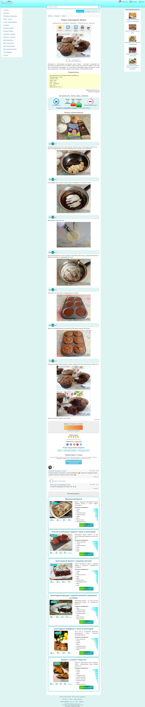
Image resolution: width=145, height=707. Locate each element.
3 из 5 (73, 437)
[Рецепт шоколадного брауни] (74, 45)
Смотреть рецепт (86, 525)
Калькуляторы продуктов (78, 696)
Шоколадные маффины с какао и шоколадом (73, 628)
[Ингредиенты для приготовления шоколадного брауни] (74, 127)
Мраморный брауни (73, 499)
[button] (82, 30)
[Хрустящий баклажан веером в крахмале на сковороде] (132, 61)
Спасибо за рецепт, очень (57, 471)
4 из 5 (76, 437)
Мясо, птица (8, 19)
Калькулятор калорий (65, 696)
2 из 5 (71, 437)
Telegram (81, 701)
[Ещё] (98, 11)
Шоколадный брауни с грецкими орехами (74, 561)
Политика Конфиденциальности (72, 704)
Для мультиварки (9, 46)
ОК (73, 701)
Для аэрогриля (8, 40)
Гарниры (6, 25)
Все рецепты (80, 11)
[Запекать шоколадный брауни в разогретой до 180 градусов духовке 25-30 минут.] (74, 343)
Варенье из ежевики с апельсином (132, 55)
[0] (77, 29)
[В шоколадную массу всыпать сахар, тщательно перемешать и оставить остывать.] (74, 198)
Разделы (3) (92, 23)
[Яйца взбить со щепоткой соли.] (74, 235)
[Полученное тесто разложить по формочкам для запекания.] (74, 307)
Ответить (95, 476)
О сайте (71, 699)
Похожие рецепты (57, 23)
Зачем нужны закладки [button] (73, 430)
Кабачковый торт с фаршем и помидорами (132, 43)
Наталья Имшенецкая (60, 481)
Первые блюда (8, 28)
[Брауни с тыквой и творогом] (61, 672)
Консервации (8, 52)
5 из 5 (78, 437)
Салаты (6, 10)
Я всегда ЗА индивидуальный (60, 485)
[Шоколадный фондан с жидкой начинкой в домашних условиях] (61, 607)
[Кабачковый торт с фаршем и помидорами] (132, 38)
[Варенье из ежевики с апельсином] (132, 50)
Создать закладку (75, 427)
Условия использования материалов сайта (72, 705)
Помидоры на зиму (90, 11)
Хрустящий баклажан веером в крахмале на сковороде (132, 67)
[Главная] (7, 2)
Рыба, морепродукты (10, 22)
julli (53, 467)
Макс (76, 701)
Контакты (65, 699)
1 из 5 (69, 437)
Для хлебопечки (9, 43)
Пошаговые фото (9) (83, 23)
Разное (6, 55)
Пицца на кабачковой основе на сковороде (133, 20)
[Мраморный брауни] (61, 509)
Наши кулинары (78, 699)
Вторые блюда (8, 31)
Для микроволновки (10, 49)
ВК (71, 701)
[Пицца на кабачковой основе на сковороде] (132, 15)
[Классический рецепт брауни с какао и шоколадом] (61, 542)
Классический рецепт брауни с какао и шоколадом (74, 531)
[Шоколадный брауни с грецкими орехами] (61, 571)
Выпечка (6, 13)
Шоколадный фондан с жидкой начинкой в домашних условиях (73, 596)
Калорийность (73, 23)
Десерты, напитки (9, 37)
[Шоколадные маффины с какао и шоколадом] (61, 641)
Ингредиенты (65, 23)
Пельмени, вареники (10, 16)
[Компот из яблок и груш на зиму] (132, 27)
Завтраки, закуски (9, 34)
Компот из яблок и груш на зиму (132, 32)
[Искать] (99, 7)
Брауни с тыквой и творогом (73, 659)
